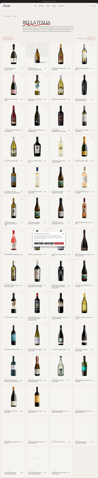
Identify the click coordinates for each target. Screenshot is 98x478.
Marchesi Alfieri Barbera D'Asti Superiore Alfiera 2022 (12, 381)
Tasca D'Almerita (8, 471)
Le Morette (54, 378)
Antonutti (54, 190)
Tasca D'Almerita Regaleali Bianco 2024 (35, 350)
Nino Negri (7, 409)
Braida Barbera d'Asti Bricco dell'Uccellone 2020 (59, 411)
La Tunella (54, 440)
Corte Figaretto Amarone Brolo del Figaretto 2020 (34, 473)
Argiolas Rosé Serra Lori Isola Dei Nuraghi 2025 (82, 411)
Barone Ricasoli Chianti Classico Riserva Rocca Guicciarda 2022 (34, 319)
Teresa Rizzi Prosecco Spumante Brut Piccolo (58, 223)
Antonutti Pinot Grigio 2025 (12, 349)
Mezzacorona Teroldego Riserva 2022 (81, 350)
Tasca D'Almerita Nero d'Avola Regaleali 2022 (10, 473)
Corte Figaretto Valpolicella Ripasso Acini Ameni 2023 (35, 286)
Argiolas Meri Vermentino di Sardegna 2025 (35, 130)
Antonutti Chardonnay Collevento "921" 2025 (34, 223)
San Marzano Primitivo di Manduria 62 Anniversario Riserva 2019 (58, 286)
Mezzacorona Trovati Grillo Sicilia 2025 (35, 100)
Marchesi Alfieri (8, 378)
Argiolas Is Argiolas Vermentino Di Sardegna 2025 (11, 224)
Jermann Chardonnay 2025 (35, 254)
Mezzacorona (7, 97)
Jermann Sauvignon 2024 (11, 160)
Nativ (76, 378)
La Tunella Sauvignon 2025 (59, 349)
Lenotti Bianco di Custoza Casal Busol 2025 (58, 161)
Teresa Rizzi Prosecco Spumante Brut (10, 69)
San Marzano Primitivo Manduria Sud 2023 (81, 100)
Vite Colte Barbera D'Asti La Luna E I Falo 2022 (59, 318)
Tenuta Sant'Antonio (32, 190)
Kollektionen (8, 16)
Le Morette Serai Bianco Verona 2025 (58, 381)
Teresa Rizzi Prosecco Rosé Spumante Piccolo (35, 381)
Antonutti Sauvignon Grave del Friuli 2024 (35, 411)
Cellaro (30, 159)
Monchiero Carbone (9, 283)
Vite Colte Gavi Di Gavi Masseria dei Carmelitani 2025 (12, 192)
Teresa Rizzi (30, 378)
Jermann (53, 97)
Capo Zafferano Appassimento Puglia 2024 (59, 130)
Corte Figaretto (31, 283)
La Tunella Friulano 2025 (58, 441)
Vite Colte (7, 128)
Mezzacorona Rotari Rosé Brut (11, 100)
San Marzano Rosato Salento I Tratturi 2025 (59, 473)
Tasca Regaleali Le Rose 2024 (12, 254)
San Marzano (78, 97)
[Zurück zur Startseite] (2, 16)
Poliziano (77, 471)
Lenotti (53, 159)
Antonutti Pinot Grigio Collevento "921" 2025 (57, 192)
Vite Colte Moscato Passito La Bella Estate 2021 (35, 442)
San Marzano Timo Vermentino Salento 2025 (34, 69)
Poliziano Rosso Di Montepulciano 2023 (80, 473)
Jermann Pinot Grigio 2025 (59, 99)
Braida (53, 409)
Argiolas (30, 128)
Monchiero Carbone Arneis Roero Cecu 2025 (12, 286)
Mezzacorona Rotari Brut (81, 160)
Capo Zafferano (55, 128)
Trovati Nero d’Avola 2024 (11, 317)
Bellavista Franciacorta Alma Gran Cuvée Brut (82, 255)
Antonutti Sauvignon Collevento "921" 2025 (80, 442)
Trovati (29, 97)
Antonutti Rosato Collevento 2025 (82, 223)
